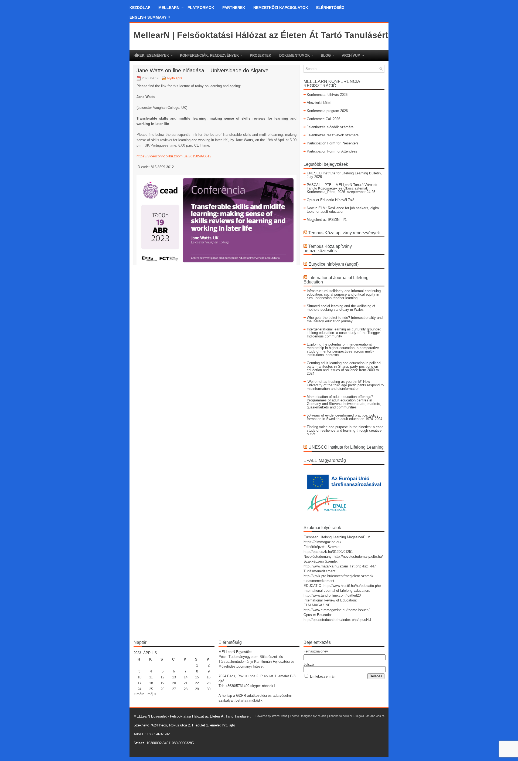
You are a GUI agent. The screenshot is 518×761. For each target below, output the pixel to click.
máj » (152, 694)
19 (162, 683)
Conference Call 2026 (323, 119)
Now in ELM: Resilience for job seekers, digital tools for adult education (343, 210)
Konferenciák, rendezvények (211, 55)
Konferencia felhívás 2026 (327, 95)
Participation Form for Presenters (333, 143)
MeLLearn (170, 7)
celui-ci (347, 716)
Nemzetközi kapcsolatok (280, 7)
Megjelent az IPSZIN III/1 (327, 220)
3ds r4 (380, 716)
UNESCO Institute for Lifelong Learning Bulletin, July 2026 (344, 175)
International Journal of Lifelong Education (336, 279)
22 (197, 683)
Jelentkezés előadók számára (330, 127)
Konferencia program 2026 (327, 111)
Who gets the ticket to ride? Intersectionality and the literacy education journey (345, 319)
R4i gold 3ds (361, 716)
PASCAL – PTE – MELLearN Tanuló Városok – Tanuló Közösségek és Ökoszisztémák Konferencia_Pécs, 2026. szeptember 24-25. (343, 188)
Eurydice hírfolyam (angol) (333, 264)
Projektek (260, 55)
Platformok (201, 7)
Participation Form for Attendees (332, 151)
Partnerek (233, 7)
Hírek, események (153, 55)
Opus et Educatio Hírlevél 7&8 (330, 200)
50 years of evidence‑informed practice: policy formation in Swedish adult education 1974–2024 (344, 417)
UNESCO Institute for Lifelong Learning (346, 447)
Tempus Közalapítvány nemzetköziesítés (328, 248)
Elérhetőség (330, 7)
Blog (327, 55)
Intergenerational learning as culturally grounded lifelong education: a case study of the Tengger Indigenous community (344, 332)
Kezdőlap (140, 7)
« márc (139, 694)
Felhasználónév (316, 651)
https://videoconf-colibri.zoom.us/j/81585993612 (174, 156)
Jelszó (309, 664)
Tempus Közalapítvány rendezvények (344, 233)
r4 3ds (322, 716)
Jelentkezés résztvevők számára (333, 135)
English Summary (150, 17)
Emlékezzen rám (323, 676)
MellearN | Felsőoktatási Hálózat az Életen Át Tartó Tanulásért (261, 35)
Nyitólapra (174, 78)
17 (139, 683)
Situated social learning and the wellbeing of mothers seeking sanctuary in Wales (341, 308)
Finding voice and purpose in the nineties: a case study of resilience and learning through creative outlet (345, 430)
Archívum (353, 55)
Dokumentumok (296, 55)
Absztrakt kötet (319, 103)
